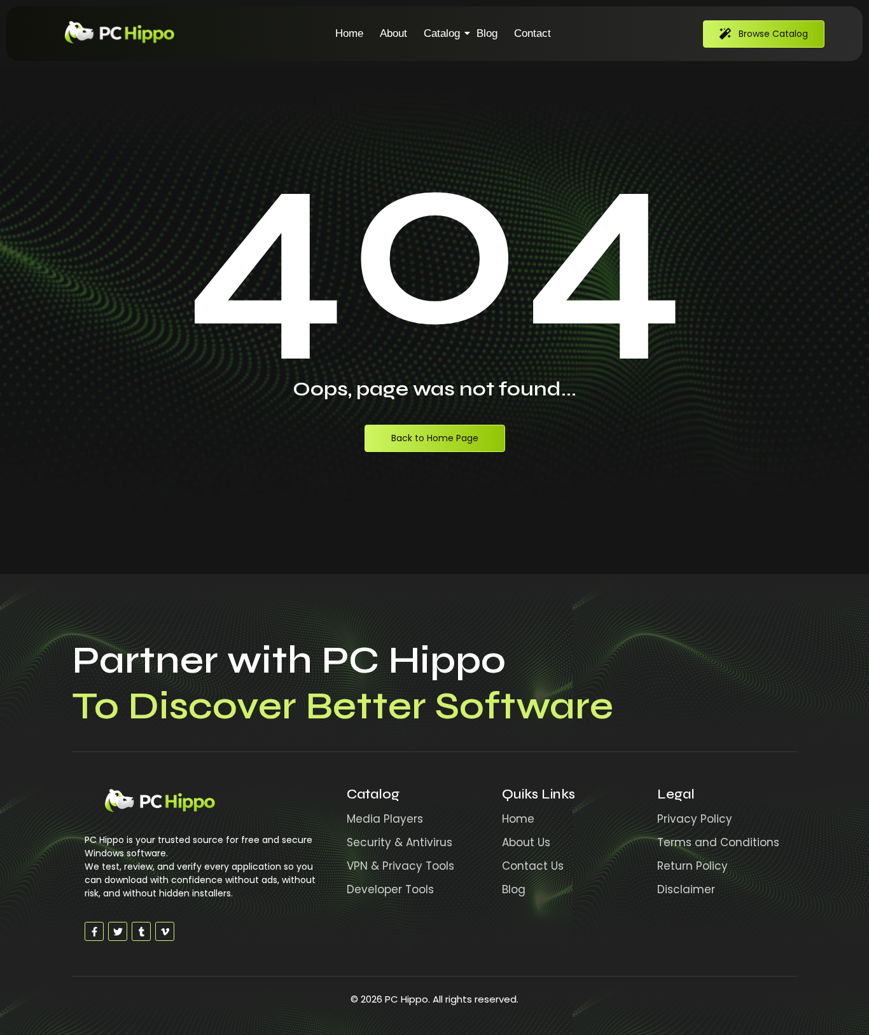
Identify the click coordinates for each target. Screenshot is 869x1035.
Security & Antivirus (399, 842)
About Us (526, 842)
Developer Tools (390, 889)
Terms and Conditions (718, 842)
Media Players (385, 818)
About (393, 33)
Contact (532, 33)
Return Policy (692, 866)
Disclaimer (686, 889)
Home (349, 33)
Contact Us (533, 866)
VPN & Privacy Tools (400, 866)
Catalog (442, 33)
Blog (486, 33)
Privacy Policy (694, 818)
